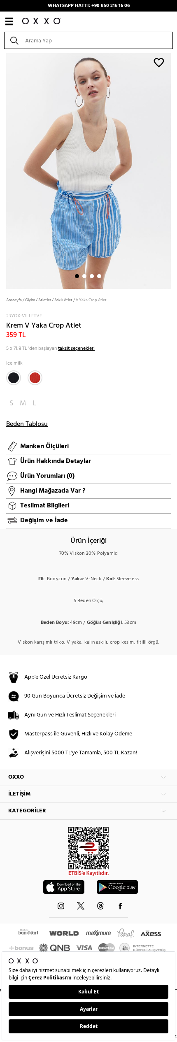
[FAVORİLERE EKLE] (159, 62)
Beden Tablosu (27, 424)
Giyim (30, 300)
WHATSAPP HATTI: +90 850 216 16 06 (89, 6)
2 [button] (84, 276)
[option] (88, 170)
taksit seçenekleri (76, 348)
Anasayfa (14, 300)
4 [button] (99, 276)
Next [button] (4, 170)
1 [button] (77, 276)
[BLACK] (13, 377)
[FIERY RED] (35, 377)
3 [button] (92, 276)
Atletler (44, 300)
